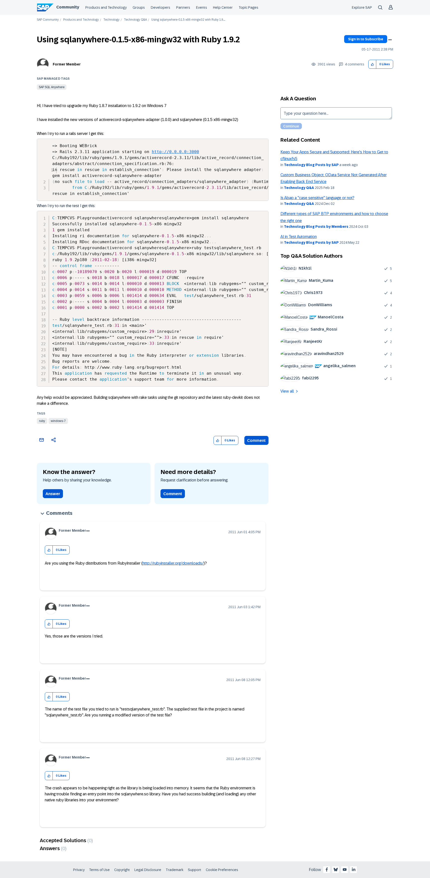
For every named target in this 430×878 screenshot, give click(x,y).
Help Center (223, 7)
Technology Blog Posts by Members (316, 227)
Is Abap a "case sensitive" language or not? (317, 198)
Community (67, 7)
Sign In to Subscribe (365, 39)
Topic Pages (248, 7)
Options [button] (390, 40)
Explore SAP (362, 7)
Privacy (79, 870)
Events (201, 7)
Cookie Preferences (222, 870)
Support (194, 870)
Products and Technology (106, 7)
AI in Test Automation (298, 236)
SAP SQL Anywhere (51, 87)
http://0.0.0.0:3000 (175, 151)
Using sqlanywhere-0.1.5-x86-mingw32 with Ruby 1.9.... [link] (188, 19)
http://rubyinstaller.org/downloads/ (173, 563)
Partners (183, 7)
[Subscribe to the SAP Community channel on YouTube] (345, 870)
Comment (256, 440)
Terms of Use (99, 870)
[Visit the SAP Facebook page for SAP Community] (327, 870)
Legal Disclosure (147, 870)
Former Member (67, 64)
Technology (111, 19)
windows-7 (58, 421)
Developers (160, 7)
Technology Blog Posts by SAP (311, 165)
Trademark (174, 870)
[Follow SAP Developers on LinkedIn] (354, 870)
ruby (42, 421)
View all (287, 391)
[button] (372, 64)
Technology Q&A (135, 19)
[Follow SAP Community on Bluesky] (336, 870)
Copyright (122, 870)
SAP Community (48, 19)
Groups (139, 7)
